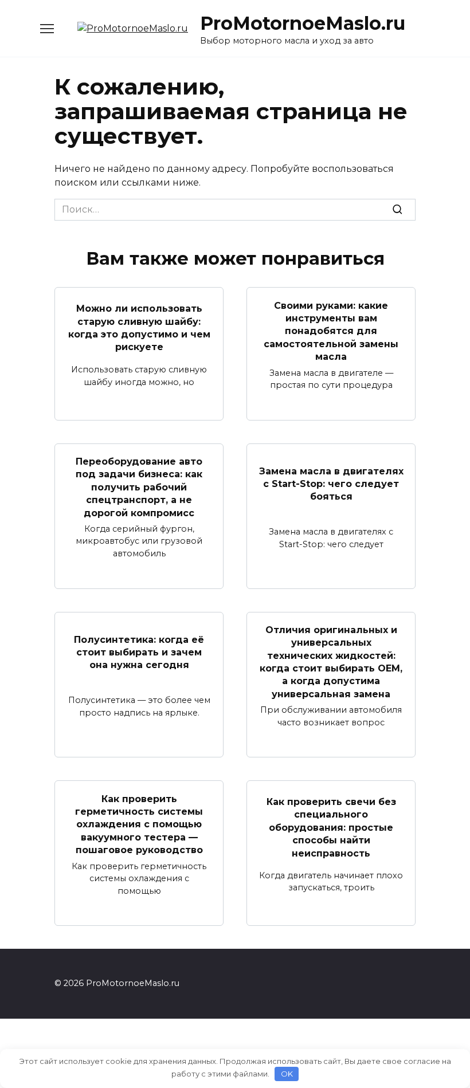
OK (287, 1073)
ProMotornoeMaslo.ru (302, 23)
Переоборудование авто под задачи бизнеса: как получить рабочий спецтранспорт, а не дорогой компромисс (139, 487)
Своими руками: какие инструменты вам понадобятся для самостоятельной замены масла (331, 331)
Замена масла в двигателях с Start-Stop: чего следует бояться (331, 483)
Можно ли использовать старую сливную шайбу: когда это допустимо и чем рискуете (139, 327)
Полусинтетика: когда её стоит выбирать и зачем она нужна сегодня (139, 652)
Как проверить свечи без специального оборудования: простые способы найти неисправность (331, 827)
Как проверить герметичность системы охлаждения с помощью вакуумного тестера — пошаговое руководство (139, 824)
